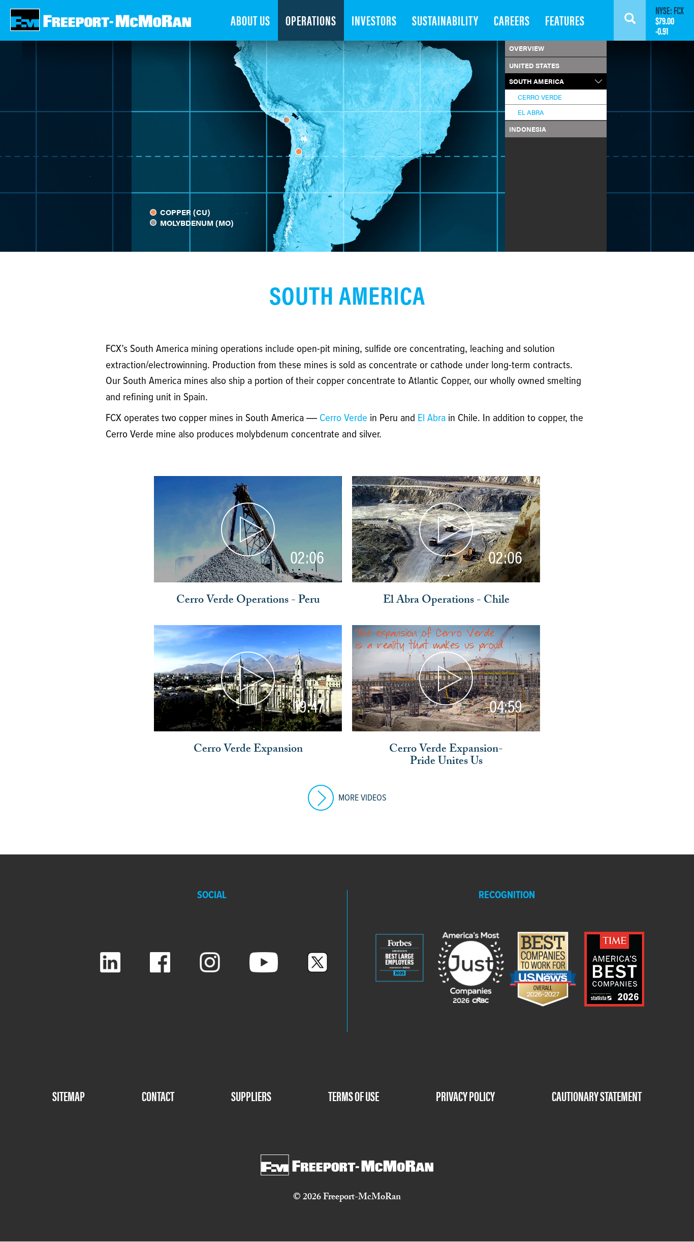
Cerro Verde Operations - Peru (248, 601)
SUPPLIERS (251, 1095)
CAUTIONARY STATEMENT (597, 1095)
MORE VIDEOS (361, 798)
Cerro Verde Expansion (248, 750)
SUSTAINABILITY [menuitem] (445, 20)
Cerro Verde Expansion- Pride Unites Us (446, 756)
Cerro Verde (343, 418)
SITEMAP (68, 1095)
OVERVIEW (526, 48)
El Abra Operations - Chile (446, 601)
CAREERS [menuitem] (512, 20)
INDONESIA (527, 129)
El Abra (432, 418)
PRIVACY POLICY (465, 1095)
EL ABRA (531, 112)
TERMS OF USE (353, 1095)
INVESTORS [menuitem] (374, 20)
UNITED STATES (534, 65)
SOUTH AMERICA (536, 81)
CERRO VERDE (540, 97)
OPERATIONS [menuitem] (311, 20)
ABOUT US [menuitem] (250, 20)
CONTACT (158, 1095)
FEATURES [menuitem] (565, 20)
